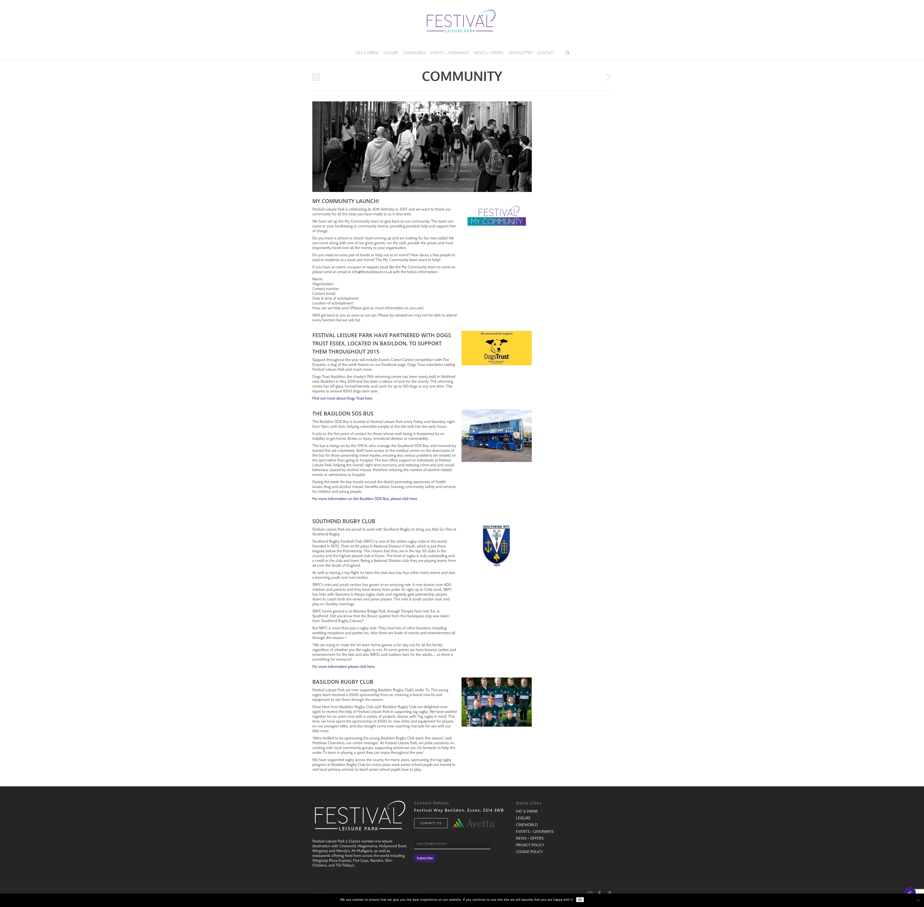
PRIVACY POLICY (530, 845)
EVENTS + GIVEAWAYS (534, 831)
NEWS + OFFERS (530, 838)
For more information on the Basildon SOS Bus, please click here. (365, 498)
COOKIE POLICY (529, 851)
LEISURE (523, 818)
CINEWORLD (527, 824)
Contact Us (431, 823)
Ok (580, 899)
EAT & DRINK (527, 811)
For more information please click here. (343, 666)
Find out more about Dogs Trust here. (342, 398)
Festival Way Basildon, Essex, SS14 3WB (459, 810)
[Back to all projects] (316, 77)
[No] (918, 900)
